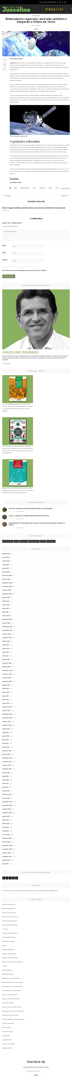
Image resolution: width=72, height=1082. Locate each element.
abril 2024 (5, 656)
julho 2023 (5, 688)
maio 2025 (5, 608)
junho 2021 (5, 780)
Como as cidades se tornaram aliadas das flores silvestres (29, 515)
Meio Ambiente (36, 25)
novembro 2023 (7, 674)
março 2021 (5, 790)
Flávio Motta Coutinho (16, 58)
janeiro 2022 (6, 754)
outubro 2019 (6, 853)
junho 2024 (5, 648)
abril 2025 (5, 612)
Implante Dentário (6, 1039)
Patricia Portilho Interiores (8, 908)
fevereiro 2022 (7, 750)
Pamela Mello (10, 1003)
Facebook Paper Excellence (9, 953)
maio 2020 (5, 827)
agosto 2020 (6, 816)
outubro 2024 (6, 634)
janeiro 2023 (6, 710)
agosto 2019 (6, 860)
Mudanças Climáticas (34, 541)
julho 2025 (5, 601)
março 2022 (6, 747)
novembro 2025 (7, 586)
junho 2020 (5, 823)
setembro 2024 (7, 637)
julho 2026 (5, 557)
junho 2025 (5, 604)
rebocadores (42, 188)
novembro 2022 (7, 718)
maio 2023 (5, 696)
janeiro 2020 (6, 842)
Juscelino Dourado (12, 957)
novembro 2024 (7, 630)
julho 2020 (5, 820)
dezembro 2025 (7, 583)
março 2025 (6, 615)
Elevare (4, 945)
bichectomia (14, 994)
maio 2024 (5, 652)
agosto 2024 (6, 641)
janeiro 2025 (6, 623)
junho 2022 (5, 736)
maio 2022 (5, 739)
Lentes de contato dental (8, 949)
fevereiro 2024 (7, 663)
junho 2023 (5, 692)
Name (4, 245)
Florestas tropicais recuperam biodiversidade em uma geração (30, 508)
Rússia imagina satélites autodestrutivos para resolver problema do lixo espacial (33, 208)
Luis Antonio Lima (10, 904)
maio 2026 (5, 564)
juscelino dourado (25, 188)
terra (57, 188)
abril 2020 (5, 831)
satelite (50, 188)
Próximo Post (64, 195)
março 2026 (6, 572)
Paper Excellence (12, 921)
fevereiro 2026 (7, 575)
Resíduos (43, 541)
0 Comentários (20, 511)
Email (4, 252)
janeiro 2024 (6, 666)
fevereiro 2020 (7, 838)
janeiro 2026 (6, 579)
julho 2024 (5, 645)
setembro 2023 (7, 681)
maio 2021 (5, 783)
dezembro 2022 (7, 714)
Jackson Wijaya (8, 1031)
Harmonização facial (7, 970)
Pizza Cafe (5, 929)
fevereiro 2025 (7, 619)
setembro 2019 (7, 856)
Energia (16, 541)
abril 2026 (5, 568)
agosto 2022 (6, 729)
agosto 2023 (6, 685)
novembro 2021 (7, 761)
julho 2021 (5, 776)
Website (4, 260)
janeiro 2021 (6, 798)
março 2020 (6, 834)
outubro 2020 (6, 809)
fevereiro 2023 (7, 707)
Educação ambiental (7, 541)
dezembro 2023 (7, 670)
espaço (15, 188)
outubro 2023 (6, 677)
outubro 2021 (6, 765)
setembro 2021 (7, 769)
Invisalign (4, 966)
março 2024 (6, 659)
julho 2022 (5, 732)
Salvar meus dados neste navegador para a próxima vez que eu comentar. (24, 270)
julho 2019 (5, 863)
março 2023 (6, 703)
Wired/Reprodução (15, 182)
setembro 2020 (7, 812)
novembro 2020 (7, 805)
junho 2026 (5, 561)
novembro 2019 (7, 849)
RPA (13, 1023)
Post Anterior (7, 195)
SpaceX (13, 63)
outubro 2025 (6, 590)
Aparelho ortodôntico (7, 1048)
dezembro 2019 (7, 845)
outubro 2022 (6, 721)
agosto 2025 (6, 597)
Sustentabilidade (51, 541)
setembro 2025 (7, 594)
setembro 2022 (7, 725)
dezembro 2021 (7, 758)
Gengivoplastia (6, 1035)
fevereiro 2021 (6, 794)
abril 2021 (5, 787)
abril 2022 (5, 743)
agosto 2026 (6, 553)
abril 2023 (5, 699)
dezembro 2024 (7, 626)
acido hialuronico (15, 998)
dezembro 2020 (7, 801)
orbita (34, 188)
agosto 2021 (6, 772)
